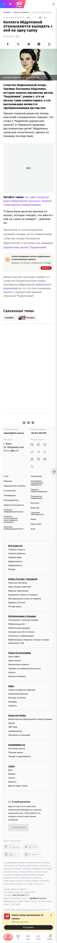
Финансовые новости (18, 664)
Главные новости (16, 549)
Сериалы (12, 705)
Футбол (11, 774)
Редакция (8, 481)
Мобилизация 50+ (16, 624)
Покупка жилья (15, 752)
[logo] (19, 4)
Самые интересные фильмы (21, 690)
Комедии (12, 702)
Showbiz (7, 12)
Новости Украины (21, 12)
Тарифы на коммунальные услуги (24, 668)
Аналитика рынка (16, 748)
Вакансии (35, 508)
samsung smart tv (32, 854)
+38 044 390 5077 (38, 433)
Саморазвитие (15, 731)
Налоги (11, 672)
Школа (11, 723)
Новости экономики (19, 652)
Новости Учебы (17, 715)
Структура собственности (37, 514)
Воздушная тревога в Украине (22, 595)
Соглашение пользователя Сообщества (37, 483)
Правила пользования (14, 505)
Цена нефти (14, 656)
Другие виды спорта (18, 786)
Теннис (11, 778)
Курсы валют (14, 660)
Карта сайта (36, 524)
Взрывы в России (16, 602)
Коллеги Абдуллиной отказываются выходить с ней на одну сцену (43, 12)
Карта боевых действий (19, 587)
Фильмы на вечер (16, 698)
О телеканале (10, 491)
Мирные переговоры (18, 591)
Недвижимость (16, 744)
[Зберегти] (49, 44)
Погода (11, 569)
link (32, 444)
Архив (33, 519)
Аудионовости (15, 565)
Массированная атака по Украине (24, 598)
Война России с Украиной (22, 579)
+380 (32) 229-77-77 (20, 895)
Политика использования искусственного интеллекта (11, 519)
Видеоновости (15, 561)
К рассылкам (18, 828)
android (12, 846)
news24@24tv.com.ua (14, 433)
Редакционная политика (15, 486)
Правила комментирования (39, 491)
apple (32, 846)
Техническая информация (36, 497)
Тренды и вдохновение (19, 756)
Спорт (11, 766)
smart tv (12, 854)
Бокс (10, 770)
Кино (11, 686)
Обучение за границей (19, 735)
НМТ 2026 (12, 727)
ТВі (17, 36)
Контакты (35, 503)
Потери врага (14, 606)
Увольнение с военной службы (23, 620)
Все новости (15, 545)
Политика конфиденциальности (13, 511)
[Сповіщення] (53, 4)
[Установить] (28, 922)
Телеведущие (10, 495)
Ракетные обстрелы (17, 583)
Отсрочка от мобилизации (21, 636)
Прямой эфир (14, 557)
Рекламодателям (11, 500)
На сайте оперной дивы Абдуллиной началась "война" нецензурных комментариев (27, 201)
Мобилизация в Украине (22, 616)
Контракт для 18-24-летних (21, 632)
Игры (33, 529)
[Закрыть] (51, 915)
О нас (6, 476)
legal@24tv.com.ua (37, 898)
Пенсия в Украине (17, 676)
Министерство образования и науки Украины (30, 719)
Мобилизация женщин (19, 628)
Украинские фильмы (18, 694)
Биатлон (12, 782)
